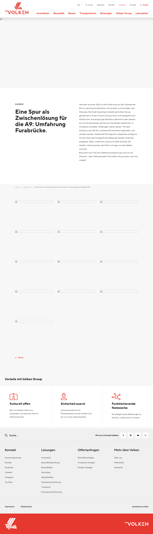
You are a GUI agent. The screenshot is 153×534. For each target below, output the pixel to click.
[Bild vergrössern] (34, 213)
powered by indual (140, 506)
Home (17, 187)
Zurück (20, 357)
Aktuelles (27, 187)
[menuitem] (87, 5)
